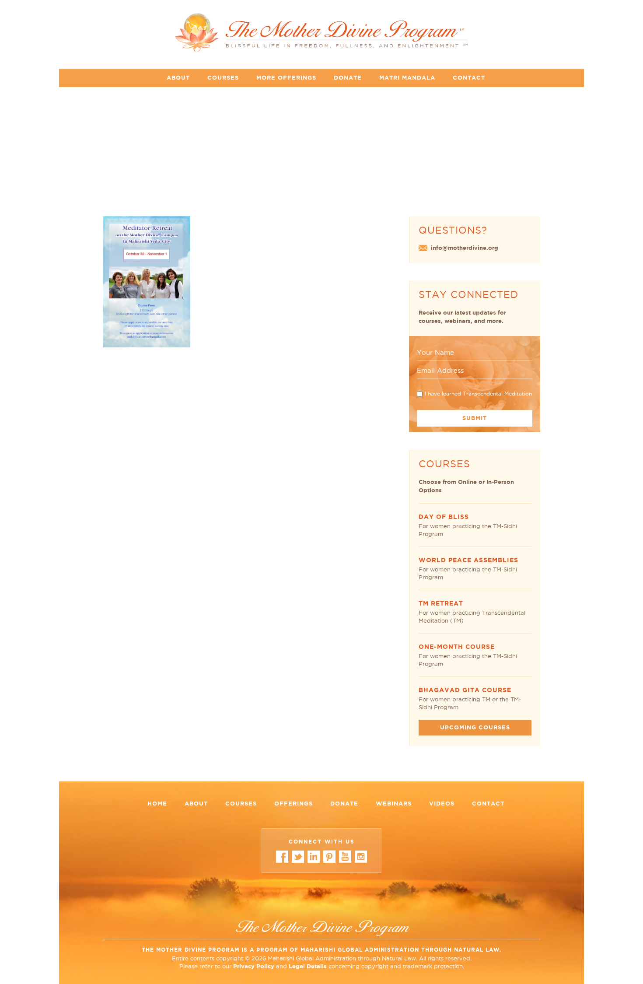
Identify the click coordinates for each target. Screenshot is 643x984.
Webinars (394, 803)
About (178, 77)
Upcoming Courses (475, 727)
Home (157, 803)
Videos (441, 803)
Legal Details (308, 966)
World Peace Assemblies (468, 560)
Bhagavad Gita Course (465, 689)
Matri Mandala (407, 77)
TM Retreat (441, 603)
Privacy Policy (253, 966)
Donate (348, 77)
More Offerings (286, 77)
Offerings (293, 803)
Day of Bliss (444, 516)
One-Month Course (457, 646)
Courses (223, 77)
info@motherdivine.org (464, 248)
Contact (469, 77)
